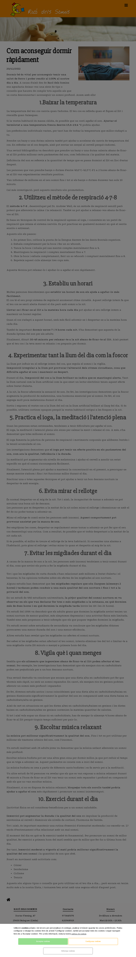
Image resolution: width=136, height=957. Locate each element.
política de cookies (78, 934)
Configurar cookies (93, 941)
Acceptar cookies (43, 941)
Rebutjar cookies (68, 951)
